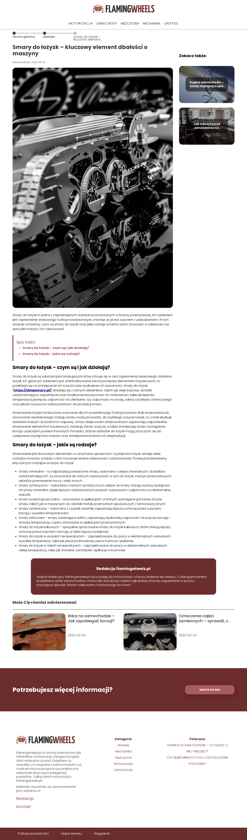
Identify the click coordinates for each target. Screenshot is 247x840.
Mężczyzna (130, 23)
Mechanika (152, 23)
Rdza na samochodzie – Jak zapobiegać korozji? (91, 618)
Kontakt (23, 806)
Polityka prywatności (33, 833)
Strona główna (24, 37)
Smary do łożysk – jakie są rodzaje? (51, 354)
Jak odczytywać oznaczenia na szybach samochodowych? (206, 126)
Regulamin (102, 833)
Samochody (106, 23)
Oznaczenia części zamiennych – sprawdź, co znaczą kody (205, 618)
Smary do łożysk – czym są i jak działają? (56, 348)
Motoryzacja (81, 23)
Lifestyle (171, 23)
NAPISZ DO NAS (210, 690)
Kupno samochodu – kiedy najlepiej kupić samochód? (207, 84)
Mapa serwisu (71, 833)
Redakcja (25, 798)
